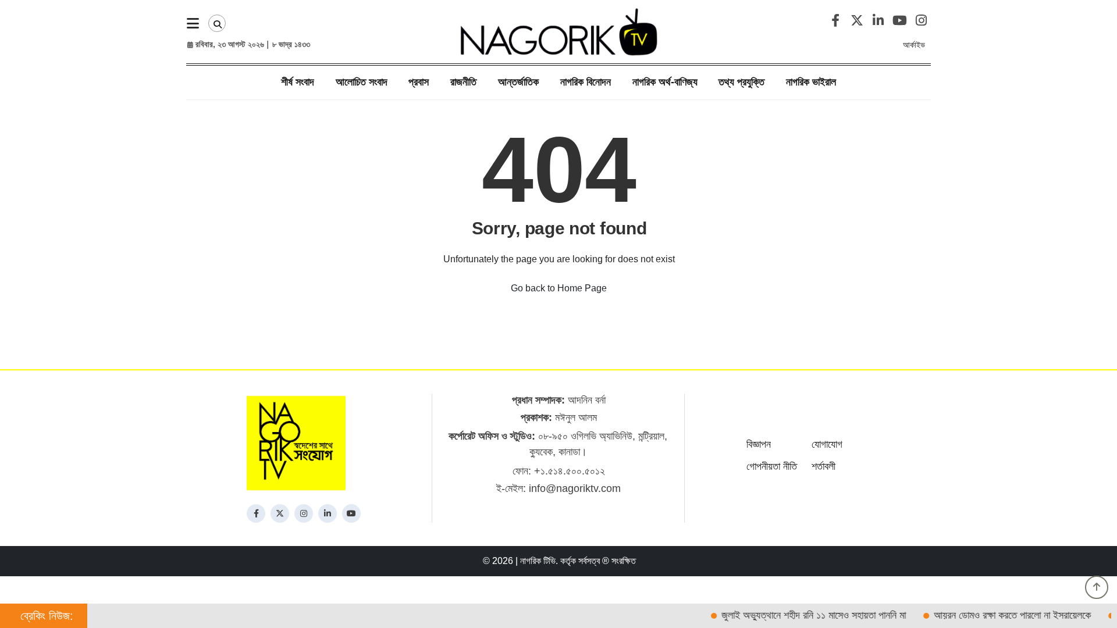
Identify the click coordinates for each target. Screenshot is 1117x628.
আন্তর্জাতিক (518, 82)
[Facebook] (256, 513)
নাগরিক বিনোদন (585, 82)
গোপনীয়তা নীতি (771, 466)
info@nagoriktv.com (575, 488)
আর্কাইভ (914, 44)
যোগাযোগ (827, 444)
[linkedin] (327, 513)
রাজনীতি (463, 82)
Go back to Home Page (559, 288)
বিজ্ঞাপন (758, 444)
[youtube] (351, 513)
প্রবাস (418, 82)
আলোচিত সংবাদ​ (361, 82)
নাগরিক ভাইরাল (811, 82)
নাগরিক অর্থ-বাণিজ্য (665, 82)
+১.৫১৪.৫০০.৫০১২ (569, 471)
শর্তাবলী (823, 466)
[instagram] (303, 513)
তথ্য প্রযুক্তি (741, 82)
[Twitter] (280, 513)
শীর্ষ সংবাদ (297, 82)
